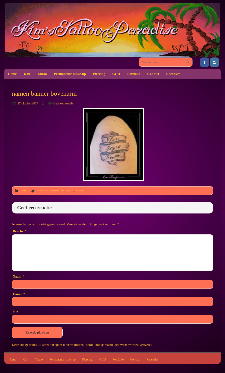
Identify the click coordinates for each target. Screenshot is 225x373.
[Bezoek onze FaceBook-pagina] (204, 62)
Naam (18, 276)
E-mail (19, 294)
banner (40, 190)
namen (79, 190)
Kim (27, 74)
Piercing (99, 74)
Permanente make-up (70, 74)
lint (62, 190)
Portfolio (133, 74)
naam (69, 190)
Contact (153, 74)
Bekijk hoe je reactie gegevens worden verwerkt (118, 344)
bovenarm (52, 190)
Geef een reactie (63, 103)
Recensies (173, 74)
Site (15, 311)
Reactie (19, 231)
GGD (116, 74)
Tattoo (42, 74)
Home (12, 74)
